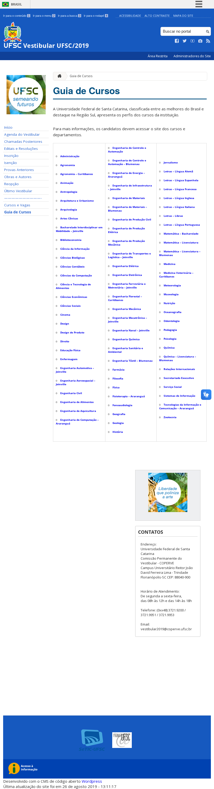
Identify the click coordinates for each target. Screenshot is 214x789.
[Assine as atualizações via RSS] (208, 41)
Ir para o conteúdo (16, 15)
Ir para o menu (44, 15)
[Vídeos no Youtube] (193, 41)
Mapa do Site (183, 16)
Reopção (11, 183)
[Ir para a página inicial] (58, 76)
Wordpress (92, 781)
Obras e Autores (18, 176)
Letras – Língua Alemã (178, 171)
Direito (64, 341)
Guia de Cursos (17, 212)
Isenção (10, 162)
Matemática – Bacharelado (181, 233)
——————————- (23, 198)
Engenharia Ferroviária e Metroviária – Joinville (127, 285)
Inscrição (11, 155)
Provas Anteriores (19, 169)
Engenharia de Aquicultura (78, 411)
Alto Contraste (157, 16)
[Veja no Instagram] (200, 41)
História (117, 432)
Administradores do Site (192, 56)
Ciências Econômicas (73, 297)
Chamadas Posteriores (23, 141)
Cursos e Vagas (17, 205)
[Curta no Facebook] (177, 41)
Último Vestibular (18, 191)
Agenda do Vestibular (22, 134)
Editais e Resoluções (21, 148)
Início (8, 127)
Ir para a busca (69, 15)
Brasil (16, 4)
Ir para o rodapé (95, 15)
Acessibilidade (130, 16)
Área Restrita (158, 56)
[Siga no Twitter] (185, 41)
